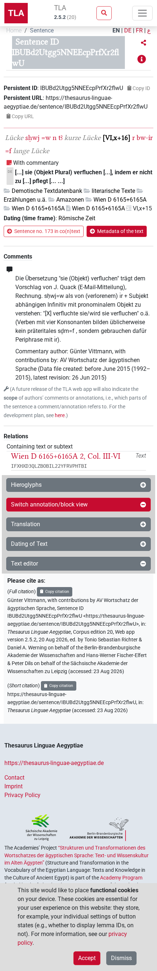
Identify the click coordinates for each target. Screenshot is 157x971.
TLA (16, 13)
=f (8, 151)
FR (139, 30)
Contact (14, 777)
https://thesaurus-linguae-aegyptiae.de (54, 763)
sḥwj (32, 137)
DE (127, 30)
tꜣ (60, 137)
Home (14, 30)
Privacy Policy (22, 795)
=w (46, 137)
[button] (143, 43)
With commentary (36, 162)
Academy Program (121, 878)
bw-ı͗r (145, 137)
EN (116, 30)
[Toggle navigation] (142, 13)
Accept (87, 958)
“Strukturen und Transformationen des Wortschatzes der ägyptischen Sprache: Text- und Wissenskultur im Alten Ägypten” (76, 855)
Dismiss (121, 958)
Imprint (13, 786)
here (60, 415)
